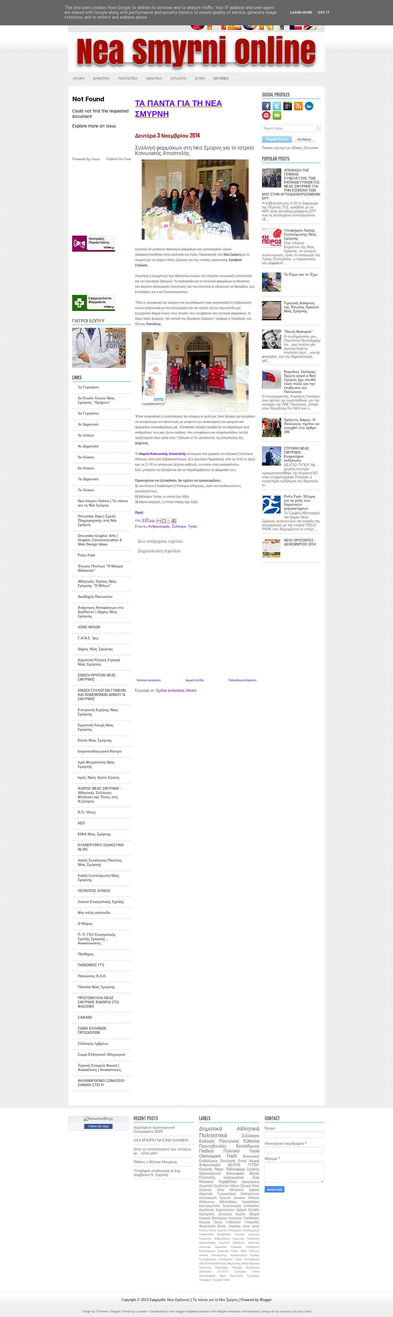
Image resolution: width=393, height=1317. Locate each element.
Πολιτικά (232, 1151)
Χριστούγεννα (210, 1173)
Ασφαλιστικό (206, 1234)
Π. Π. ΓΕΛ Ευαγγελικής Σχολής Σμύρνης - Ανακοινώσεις (97, 939)
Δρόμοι (241, 1209)
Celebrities (251, 1205)
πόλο (226, 1279)
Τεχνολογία (236, 1275)
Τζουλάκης (253, 1275)
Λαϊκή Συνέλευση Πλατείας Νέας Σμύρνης (100, 862)
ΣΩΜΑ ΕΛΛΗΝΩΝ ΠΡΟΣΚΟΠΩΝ (92, 1030)
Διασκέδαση (250, 1201)
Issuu (95, 159)
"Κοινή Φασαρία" (298, 332)
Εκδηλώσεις (208, 1161)
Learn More (301, 12)
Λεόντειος (235, 1218)
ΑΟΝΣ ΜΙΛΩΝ (89, 627)
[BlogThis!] (164, 521)
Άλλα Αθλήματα (230, 1189)
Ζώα (255, 1177)
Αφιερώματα (250, 1181)
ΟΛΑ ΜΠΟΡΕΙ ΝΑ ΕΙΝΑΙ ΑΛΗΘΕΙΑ (161, 1140)
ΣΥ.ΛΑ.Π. (223, 1271)
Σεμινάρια (240, 1271)
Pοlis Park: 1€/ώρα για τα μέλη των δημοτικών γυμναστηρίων (299, 502)
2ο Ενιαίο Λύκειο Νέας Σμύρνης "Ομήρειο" (96, 400)
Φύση (222, 1226)
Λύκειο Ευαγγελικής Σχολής (101, 902)
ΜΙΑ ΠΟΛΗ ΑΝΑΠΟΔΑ (212, 1263)
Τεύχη (218, 1222)
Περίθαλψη (251, 1218)
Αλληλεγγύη (235, 1230)
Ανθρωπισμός (159, 526)
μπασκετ (239, 1197)
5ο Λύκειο (86, 457)
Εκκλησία (227, 1161)
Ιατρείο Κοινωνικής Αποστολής (162, 454)
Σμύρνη (224, 1197)
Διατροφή (205, 1246)
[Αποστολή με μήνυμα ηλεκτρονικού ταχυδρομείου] (158, 521)
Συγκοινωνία (232, 1205)
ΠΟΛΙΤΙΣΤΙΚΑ (127, 78)
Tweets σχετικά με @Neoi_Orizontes (290, 148)
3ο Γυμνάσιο (88, 413)
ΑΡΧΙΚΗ (78, 78)
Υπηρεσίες (251, 1222)
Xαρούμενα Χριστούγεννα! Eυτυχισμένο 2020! (154, 1129)
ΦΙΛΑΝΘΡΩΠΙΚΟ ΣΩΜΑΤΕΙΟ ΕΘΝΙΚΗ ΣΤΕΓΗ (101, 1083)
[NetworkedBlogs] (98, 1119)
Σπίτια (255, 1271)
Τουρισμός (205, 1279)
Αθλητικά (248, 1128)
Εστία (242, 1161)
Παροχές (237, 1267)
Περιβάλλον (228, 1182)
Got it (324, 12)
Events (203, 1230)
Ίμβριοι (254, 1189)
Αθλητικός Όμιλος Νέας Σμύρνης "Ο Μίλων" (97, 583)
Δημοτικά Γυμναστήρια (217, 1193)
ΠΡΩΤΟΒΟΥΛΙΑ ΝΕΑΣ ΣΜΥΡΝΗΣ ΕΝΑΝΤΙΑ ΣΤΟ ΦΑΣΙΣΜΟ (98, 1002)
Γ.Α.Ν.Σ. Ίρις (88, 638)
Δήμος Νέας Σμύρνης (95, 649)
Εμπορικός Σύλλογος (215, 1214)
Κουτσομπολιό (209, 1205)
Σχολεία (253, 1169)
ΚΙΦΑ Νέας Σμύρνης (94, 834)
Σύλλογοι (179, 526)
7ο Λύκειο (86, 490)
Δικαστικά (221, 1246)
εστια (255, 1226)
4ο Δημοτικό (88, 446)
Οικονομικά (210, 1156)
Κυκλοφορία (208, 1197)
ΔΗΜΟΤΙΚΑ (101, 78)
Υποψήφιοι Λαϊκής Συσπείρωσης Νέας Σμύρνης (300, 234)
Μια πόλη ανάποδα (94, 913)
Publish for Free (118, 159)
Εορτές (241, 1214)
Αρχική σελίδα (195, 680)
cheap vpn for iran (273, 1311)
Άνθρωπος (207, 1201)
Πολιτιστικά (213, 1135)
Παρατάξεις (221, 1267)
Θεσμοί (254, 1214)
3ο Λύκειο (86, 435)
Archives (304, 139)
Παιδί (232, 1156)
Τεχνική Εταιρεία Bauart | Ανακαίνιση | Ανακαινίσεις (99, 1067)
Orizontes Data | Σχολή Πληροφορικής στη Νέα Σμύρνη (97, 520)
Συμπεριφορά (207, 1275)
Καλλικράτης (219, 1255)
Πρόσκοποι (252, 1267)
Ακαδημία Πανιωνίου (95, 597)
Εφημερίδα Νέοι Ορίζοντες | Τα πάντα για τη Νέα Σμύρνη (194, 1300)
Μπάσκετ (206, 1182)
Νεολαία (254, 1263)
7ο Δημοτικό (88, 479)
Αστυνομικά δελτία (242, 1173)
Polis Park (86, 555)
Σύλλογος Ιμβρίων (93, 1044)
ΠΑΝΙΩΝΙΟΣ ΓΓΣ (91, 965)
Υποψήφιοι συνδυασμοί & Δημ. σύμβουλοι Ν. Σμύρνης (157, 1173)
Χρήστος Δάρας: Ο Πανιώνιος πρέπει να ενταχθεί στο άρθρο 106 (301, 426)
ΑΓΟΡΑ (200, 78)
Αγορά (254, 1161)
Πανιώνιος (229, 1141)
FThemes (102, 1311)
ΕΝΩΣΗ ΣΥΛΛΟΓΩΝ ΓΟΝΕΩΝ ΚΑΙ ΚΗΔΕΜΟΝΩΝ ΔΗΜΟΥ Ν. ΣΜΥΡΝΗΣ (102, 694)
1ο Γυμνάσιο (88, 387)
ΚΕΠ (81, 823)
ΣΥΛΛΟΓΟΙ (178, 78)
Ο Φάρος (85, 924)
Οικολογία (205, 1267)
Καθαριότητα (250, 1193)
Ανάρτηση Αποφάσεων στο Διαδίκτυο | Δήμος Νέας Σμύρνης (101, 612)
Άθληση (253, 1197)
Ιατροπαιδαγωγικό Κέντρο (100, 751)
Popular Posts (277, 139)
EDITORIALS (221, 78)
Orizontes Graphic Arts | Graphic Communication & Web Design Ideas (100, 540)
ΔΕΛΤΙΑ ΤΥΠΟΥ (243, 1165)
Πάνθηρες (86, 954)
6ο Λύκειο (86, 468)
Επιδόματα (252, 1246)
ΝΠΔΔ (245, 1263)
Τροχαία (217, 1279)
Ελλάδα (253, 1209)
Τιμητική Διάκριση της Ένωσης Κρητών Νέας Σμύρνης (301, 307)
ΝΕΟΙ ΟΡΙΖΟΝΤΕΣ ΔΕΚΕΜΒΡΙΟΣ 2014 (300, 542)
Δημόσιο (224, 1242)
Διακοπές (253, 1242)
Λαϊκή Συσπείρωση (247, 1259)
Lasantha (142, 1311)
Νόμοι (219, 1169)
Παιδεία (206, 1151)
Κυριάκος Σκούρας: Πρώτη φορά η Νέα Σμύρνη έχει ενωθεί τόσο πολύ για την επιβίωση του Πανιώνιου (300, 382)
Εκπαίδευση (247, 1146)
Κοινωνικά (251, 1156)
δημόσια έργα (239, 1226)
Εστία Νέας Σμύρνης (95, 740)
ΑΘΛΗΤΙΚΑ (154, 78)
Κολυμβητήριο (208, 1259)
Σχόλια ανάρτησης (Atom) (176, 690)
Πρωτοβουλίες (213, 1146)
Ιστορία (203, 1255)
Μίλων (234, 1185)
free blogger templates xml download (236, 1311)
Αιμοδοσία (206, 1209)
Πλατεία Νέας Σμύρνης (96, 987)
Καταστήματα (238, 1255)
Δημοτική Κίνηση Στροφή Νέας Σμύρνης (99, 662)
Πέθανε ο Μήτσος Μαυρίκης (155, 1162)
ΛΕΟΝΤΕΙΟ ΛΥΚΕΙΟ (94, 891)
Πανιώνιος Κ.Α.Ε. (92, 976)
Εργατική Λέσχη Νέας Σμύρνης (238, 1250)
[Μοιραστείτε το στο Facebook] (174, 521)
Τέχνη (222, 1275)
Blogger (266, 1300)
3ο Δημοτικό (88, 424)
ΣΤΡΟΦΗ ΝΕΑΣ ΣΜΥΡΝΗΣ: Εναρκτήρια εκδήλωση (296, 454)
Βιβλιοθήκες (228, 1201)
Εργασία (206, 1169)
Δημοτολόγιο (225, 1209)
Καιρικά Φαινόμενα (213, 1218)
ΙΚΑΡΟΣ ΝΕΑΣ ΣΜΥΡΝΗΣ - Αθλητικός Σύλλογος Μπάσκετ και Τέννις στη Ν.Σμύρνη (99, 794)
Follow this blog (98, 1126)
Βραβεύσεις (224, 1234)
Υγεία (192, 526)
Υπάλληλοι (233, 1222)
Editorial (251, 1141)
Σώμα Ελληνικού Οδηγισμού (101, 1055)
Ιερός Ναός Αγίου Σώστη (98, 778)
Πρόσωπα (205, 1271)
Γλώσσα (240, 1234)
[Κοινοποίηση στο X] (169, 521)
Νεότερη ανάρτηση (149, 680)
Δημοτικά (210, 1128)
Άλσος (213, 1230)
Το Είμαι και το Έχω (301, 274)
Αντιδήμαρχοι (251, 1230)
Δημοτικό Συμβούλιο (214, 1185)
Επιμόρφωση (207, 1250)
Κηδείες (254, 1255)
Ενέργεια (236, 1246)
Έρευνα (222, 1230)
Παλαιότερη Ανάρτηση (242, 680)
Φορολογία (207, 1226)
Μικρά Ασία (234, 1263)
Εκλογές (207, 1141)
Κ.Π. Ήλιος (87, 812)
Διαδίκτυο (239, 1242)
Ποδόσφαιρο (235, 1169)
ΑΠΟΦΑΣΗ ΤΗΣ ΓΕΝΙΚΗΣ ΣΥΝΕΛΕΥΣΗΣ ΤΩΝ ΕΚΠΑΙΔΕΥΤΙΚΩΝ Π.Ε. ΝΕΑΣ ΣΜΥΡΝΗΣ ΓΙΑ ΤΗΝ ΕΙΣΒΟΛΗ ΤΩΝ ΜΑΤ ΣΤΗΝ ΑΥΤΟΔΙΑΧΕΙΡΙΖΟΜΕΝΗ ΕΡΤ (291, 184)
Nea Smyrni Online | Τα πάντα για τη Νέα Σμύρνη (103, 503)
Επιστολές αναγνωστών (221, 1177)
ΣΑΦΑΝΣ (85, 1017)
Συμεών (204, 1222)
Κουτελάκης (226, 1259)
